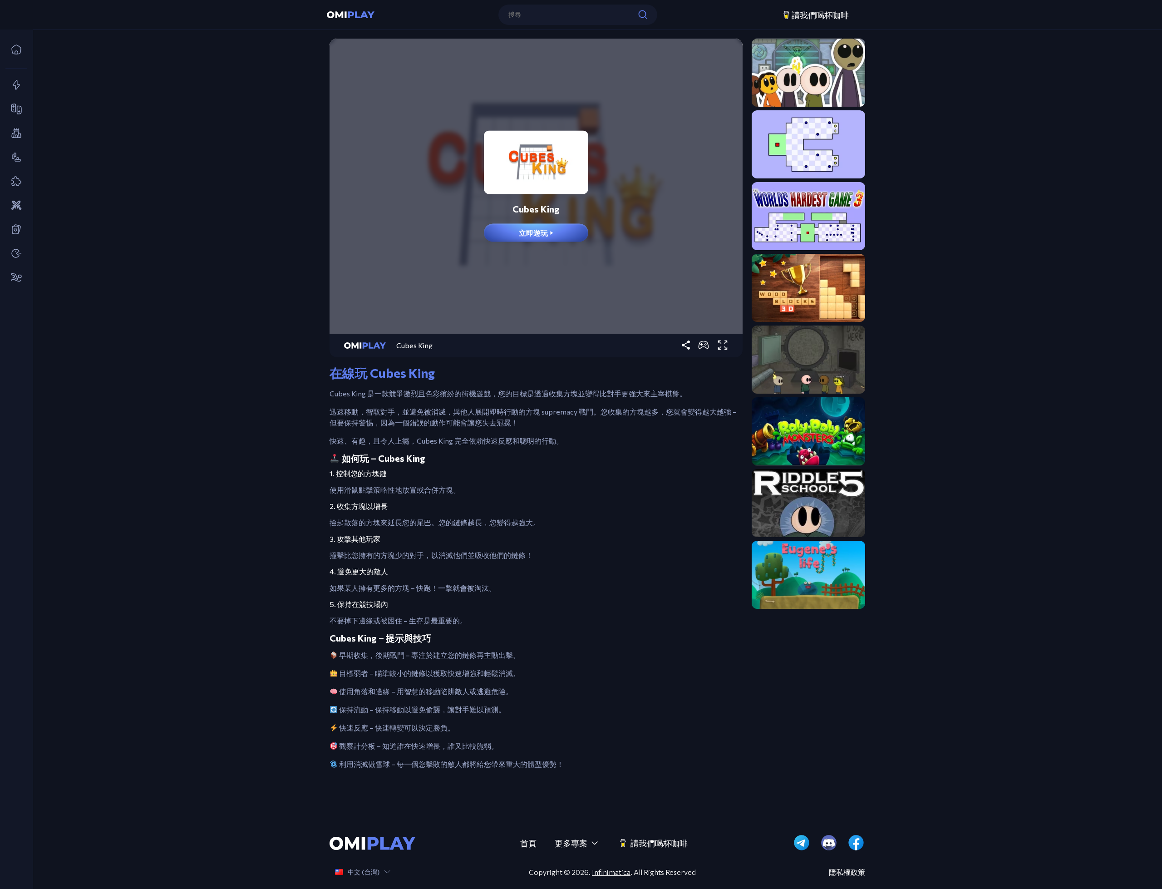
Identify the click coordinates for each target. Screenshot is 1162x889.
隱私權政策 (847, 872)
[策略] (13, 205)
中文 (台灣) (363, 872)
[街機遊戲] (13, 253)
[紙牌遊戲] (13, 229)
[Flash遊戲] (13, 85)
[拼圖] (13, 181)
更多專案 (571, 843)
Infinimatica (611, 872)
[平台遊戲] (13, 157)
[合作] (13, 109)
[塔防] (13, 133)
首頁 (528, 843)
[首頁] (13, 50)
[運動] (13, 278)
